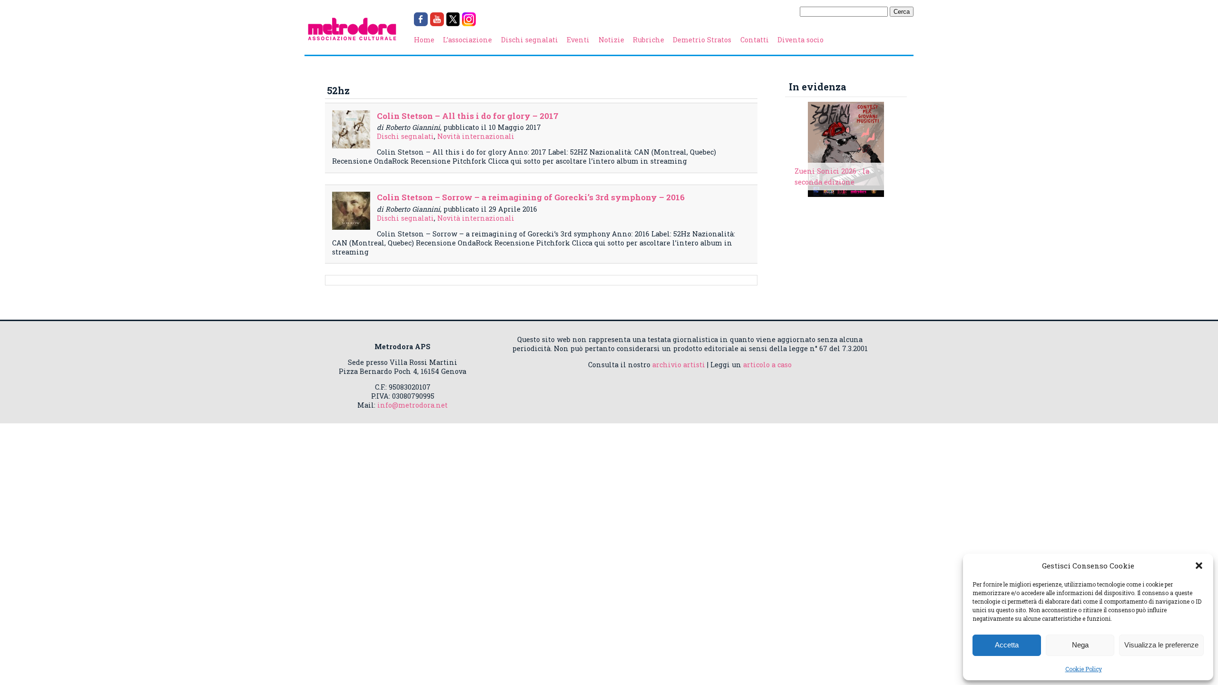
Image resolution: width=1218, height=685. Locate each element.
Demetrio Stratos (702, 39)
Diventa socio (800, 39)
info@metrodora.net (412, 405)
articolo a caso (767, 364)
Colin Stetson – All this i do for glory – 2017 (468, 115)
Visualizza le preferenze (1161, 645)
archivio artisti (678, 364)
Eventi (578, 39)
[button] (1199, 565)
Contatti (754, 39)
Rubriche (648, 39)
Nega (1080, 645)
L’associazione (467, 39)
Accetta (1007, 645)
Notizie (611, 39)
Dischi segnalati (529, 39)
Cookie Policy (1083, 669)
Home (424, 39)
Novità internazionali (475, 136)
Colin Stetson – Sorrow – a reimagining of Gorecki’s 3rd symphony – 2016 (531, 197)
